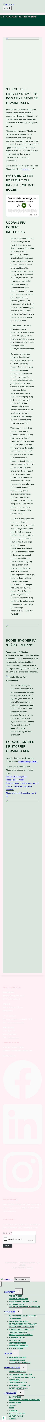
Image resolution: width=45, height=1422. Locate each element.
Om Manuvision (10, 1393)
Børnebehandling (16, 1304)
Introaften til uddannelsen (21, 1329)
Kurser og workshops (18, 1388)
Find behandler (15, 1296)
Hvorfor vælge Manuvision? (21, 1327)
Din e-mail (7, 1233)
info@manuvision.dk (15, 1022)
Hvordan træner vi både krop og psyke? (22, 783)
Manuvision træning (17, 1357)
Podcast (12, 1405)
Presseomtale (15, 1402)
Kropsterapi (9, 1292)
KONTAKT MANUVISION (13, 1047)
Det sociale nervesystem (16, 776)
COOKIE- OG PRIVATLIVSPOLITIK (17, 1051)
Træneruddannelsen (18, 1383)
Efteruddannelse (12, 1368)
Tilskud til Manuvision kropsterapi (24, 1307)
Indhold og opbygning (18, 1321)
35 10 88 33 (11, 1016)
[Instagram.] (22, 1194)
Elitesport (13, 1410)
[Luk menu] (1, 1284)
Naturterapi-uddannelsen (20, 1374)
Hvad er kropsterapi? (18, 1299)
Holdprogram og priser (19, 1363)
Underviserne (15, 1340)
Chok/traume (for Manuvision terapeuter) (22, 1378)
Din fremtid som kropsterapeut (23, 1324)
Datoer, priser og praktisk (21, 1335)
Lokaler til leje (16, 1416)
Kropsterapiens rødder (15, 780)
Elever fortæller (17, 1337)
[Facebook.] (22, 1099)
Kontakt (12, 1419)
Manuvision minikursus (19, 1346)
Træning (8, 1353)
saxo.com (26, 169)
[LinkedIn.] (22, 1147)
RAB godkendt (15, 1208)
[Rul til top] (7, 1279)
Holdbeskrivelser (17, 1360)
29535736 (22, 1265)
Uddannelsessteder (17, 1343)
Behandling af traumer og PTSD (23, 1301)
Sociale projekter (17, 1413)
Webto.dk (30, 1267)
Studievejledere (16, 1348)
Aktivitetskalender (17, 1372)
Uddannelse (9, 1312)
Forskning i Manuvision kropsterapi (24, 1400)
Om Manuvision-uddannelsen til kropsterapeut (22, 1317)
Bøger (11, 1408)
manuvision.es (13, 1037)
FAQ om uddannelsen (18, 1332)
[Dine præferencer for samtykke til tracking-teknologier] (4, 1418)
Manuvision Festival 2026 (19, 1385)
